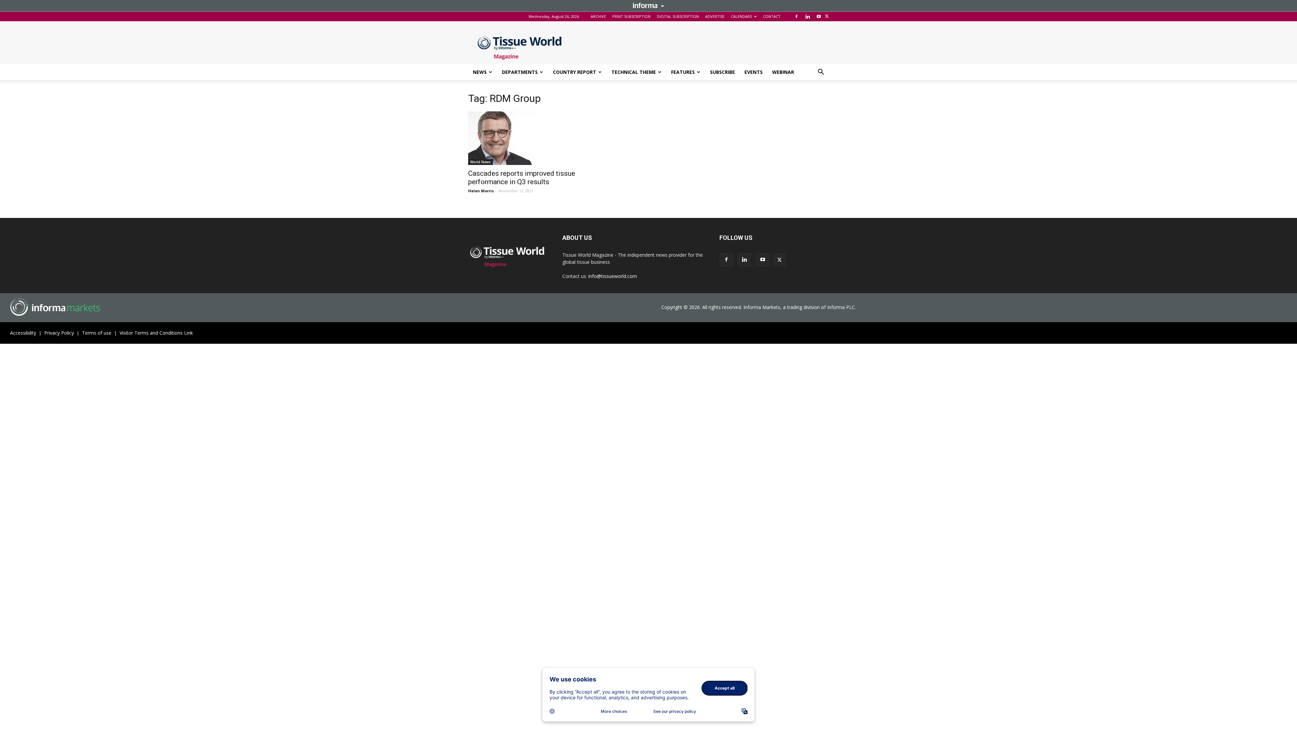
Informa (648, 5)
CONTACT (772, 16)
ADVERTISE (714, 16)
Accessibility (23, 333)
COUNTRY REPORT (574, 72)
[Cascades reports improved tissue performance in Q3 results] (523, 138)
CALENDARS (741, 16)
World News (480, 162)
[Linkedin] (808, 16)
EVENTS (753, 72)
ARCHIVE (598, 16)
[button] (821, 72)
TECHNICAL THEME (633, 72)
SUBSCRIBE (722, 72)
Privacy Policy (59, 333)
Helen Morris (481, 190)
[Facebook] (796, 16)
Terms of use (96, 333)
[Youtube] (819, 16)
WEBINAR (783, 72)
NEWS (480, 72)
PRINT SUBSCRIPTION (631, 16)
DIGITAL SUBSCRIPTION (678, 16)
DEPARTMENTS (520, 72)
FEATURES (683, 72)
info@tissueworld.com (612, 276)
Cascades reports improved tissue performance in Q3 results (521, 177)
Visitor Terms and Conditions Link (156, 333)
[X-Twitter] (827, 16)
